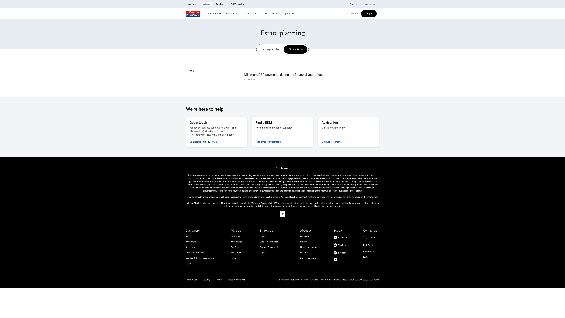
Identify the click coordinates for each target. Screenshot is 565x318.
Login (188, 263)
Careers (303, 242)
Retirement (191, 247)
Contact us (370, 4)
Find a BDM (236, 252)
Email (370, 245)
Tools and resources (195, 252)
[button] (369, 13)
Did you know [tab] (296, 49)
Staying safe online (309, 258)
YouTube (342, 245)
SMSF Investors (238, 4)
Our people (305, 236)
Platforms (235, 236)
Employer (220, 4)
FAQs (365, 257)
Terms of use (191, 280)
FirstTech (235, 247)
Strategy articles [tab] (270, 49)
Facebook (342, 237)
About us (354, 4)
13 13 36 (372, 237)
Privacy (219, 280)
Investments (236, 242)
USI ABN (304, 252)
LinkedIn (342, 253)
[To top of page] (282, 214)
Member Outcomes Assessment (200, 258)
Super (188, 236)
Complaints (368, 251)
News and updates (308, 247)
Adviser (206, 4)
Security (206, 280)
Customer (192, 4)
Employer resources (269, 242)
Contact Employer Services (272, 247)
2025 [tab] (191, 71)
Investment (191, 242)
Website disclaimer (236, 280)
